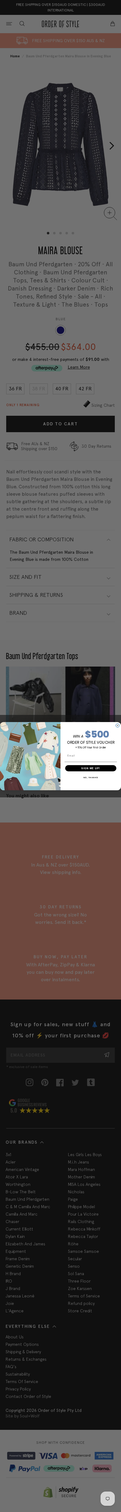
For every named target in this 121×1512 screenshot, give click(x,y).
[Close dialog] (117, 725)
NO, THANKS (90, 777)
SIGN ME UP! (90, 768)
